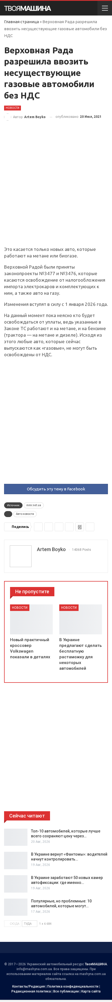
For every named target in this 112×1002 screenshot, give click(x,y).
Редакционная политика (31, 991)
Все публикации (66, 991)
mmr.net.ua (33, 505)
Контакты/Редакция (28, 986)
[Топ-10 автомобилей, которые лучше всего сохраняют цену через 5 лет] (15, 837)
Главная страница (21, 21)
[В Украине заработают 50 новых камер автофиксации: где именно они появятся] (15, 884)
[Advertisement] (56, 188)
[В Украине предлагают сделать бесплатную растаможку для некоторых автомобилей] (80, 619)
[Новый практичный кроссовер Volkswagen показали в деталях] (31, 619)
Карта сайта (91, 991)
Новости (12, 107)
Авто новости (25, 513)
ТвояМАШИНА (96, 964)
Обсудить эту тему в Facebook (56, 489)
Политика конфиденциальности (72, 986)
